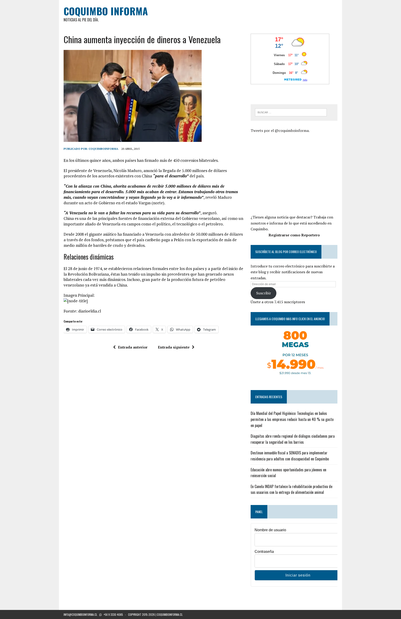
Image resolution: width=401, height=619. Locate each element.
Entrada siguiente (174, 347)
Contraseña (264, 552)
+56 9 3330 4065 (113, 614)
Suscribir (263, 293)
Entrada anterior (133, 347)
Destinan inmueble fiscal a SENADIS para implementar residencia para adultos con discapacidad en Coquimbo (290, 456)
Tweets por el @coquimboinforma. (280, 130)
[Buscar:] (291, 111)
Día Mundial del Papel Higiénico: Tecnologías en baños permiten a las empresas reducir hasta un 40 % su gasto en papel (292, 419)
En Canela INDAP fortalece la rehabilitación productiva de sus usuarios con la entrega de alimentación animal (291, 489)
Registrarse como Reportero (294, 235)
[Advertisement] (290, 173)
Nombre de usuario (270, 530)
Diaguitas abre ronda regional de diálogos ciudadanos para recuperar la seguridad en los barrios (293, 439)
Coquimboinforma (103, 148)
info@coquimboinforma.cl (80, 614)
